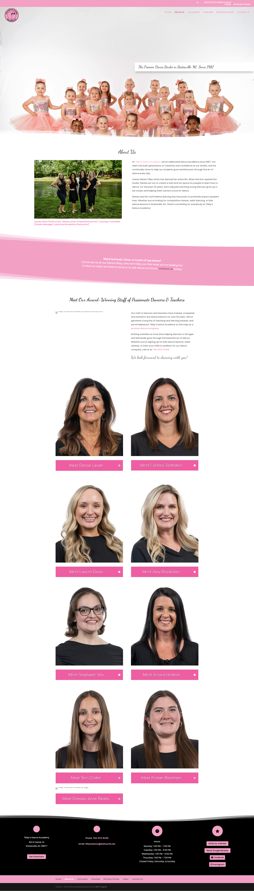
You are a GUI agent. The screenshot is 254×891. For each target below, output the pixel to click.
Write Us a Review (217, 843)
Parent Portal (242, 4)
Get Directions (36, 856)
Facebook (219, 857)
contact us (166, 269)
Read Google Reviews (217, 850)
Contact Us (243, 12)
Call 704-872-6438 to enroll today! (217, 3)
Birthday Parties (225, 12)
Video (125, 879)
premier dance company (145, 328)
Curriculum (194, 12)
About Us (179, 12)
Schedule (208, 12)
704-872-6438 (161, 349)
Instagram (218, 864)
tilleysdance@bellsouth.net (100, 844)
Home (168, 12)
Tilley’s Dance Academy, (148, 161)
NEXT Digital (101, 887)
